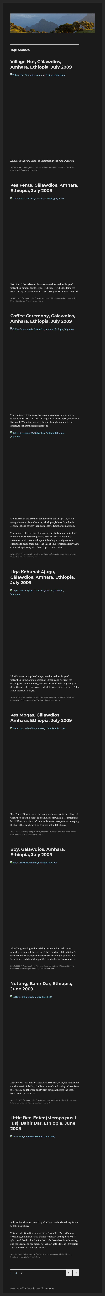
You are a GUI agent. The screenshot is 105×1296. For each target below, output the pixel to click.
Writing (39, 700)
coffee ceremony (61, 554)
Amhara (45, 167)
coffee (51, 554)
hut (68, 167)
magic (28, 969)
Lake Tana (21, 1103)
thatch (13, 170)
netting (29, 1103)
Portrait (35, 969)
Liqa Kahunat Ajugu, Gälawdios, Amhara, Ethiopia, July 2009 (42, 577)
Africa (38, 167)
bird (61, 1254)
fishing (13, 1103)
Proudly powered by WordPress (41, 1288)
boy (57, 966)
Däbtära (62, 966)
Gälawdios (61, 167)
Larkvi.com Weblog (18, 1288)
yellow (37, 1257)
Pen (12, 301)
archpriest (53, 697)
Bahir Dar (54, 1100)
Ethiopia (52, 167)
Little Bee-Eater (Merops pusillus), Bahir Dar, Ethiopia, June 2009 (44, 1123)
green (21, 1257)
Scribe (22, 301)
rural (72, 167)
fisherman (71, 1100)
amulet (52, 966)
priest (16, 301)
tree (18, 170)
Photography (28, 167)
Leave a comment (29, 170)
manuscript (72, 298)
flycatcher (14, 1257)
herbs (22, 969)
